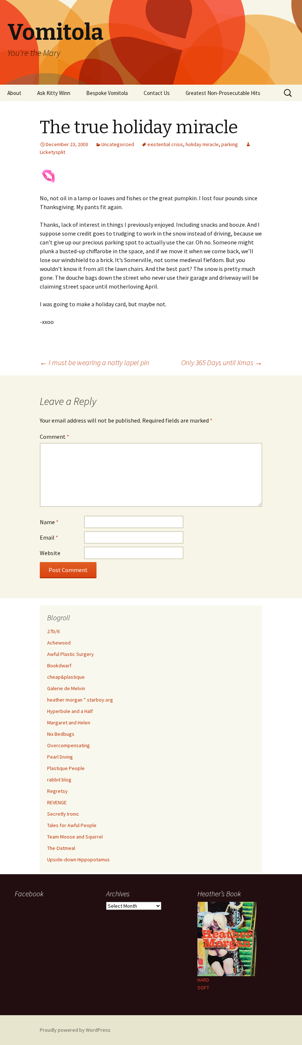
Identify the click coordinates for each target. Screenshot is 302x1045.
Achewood (59, 642)
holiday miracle (202, 144)
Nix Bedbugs (60, 734)
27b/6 (53, 631)
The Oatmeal (61, 848)
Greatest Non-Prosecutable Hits (223, 92)
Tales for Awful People (71, 825)
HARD (203, 980)
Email (49, 537)
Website (50, 553)
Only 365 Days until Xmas (221, 362)
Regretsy (57, 791)
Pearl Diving (60, 756)
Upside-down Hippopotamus (78, 859)
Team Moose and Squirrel (75, 836)
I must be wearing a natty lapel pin (94, 362)
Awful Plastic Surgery (70, 654)
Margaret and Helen (68, 722)
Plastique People (66, 768)
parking (229, 144)
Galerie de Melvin (66, 688)
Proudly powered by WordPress (75, 1030)
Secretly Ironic (63, 814)
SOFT (203, 987)
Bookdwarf (59, 665)
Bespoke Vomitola (107, 92)
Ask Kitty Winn (53, 92)
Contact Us (157, 92)
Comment (54, 436)
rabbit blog (59, 779)
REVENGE (57, 802)
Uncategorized (117, 144)
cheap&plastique (66, 677)
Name (49, 522)
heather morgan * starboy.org (80, 699)
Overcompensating (68, 745)
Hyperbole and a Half (70, 711)
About (14, 92)
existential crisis (165, 144)
